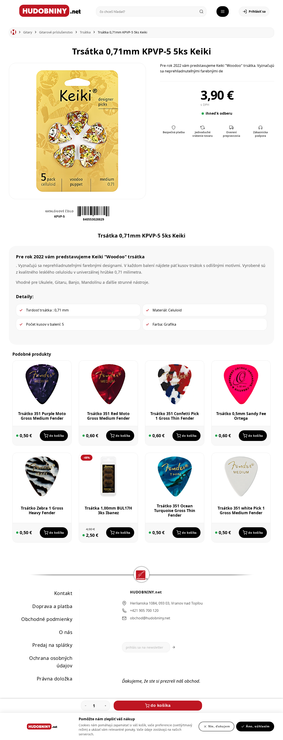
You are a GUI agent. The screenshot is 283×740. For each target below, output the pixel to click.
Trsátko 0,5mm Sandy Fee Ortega (241, 416)
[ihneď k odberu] (17, 436)
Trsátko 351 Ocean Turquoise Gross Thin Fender (174, 510)
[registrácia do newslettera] (173, 647)
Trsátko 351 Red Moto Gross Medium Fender (108, 416)
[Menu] (222, 11)
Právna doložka (54, 678)
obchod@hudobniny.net (150, 617)
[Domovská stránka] (13, 32)
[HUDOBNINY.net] (50, 11)
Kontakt (63, 593)
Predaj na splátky (52, 645)
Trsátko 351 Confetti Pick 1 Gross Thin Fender (174, 416)
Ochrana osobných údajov (50, 662)
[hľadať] (201, 11)
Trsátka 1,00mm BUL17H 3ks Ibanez (108, 510)
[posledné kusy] (83, 535)
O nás (65, 632)
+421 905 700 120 (144, 610)
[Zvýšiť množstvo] (105, 706)
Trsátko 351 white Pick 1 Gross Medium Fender (241, 510)
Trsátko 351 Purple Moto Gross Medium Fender (42, 416)
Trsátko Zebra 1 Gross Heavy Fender (42, 510)
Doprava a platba (52, 606)
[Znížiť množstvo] (85, 706)
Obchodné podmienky (46, 619)
